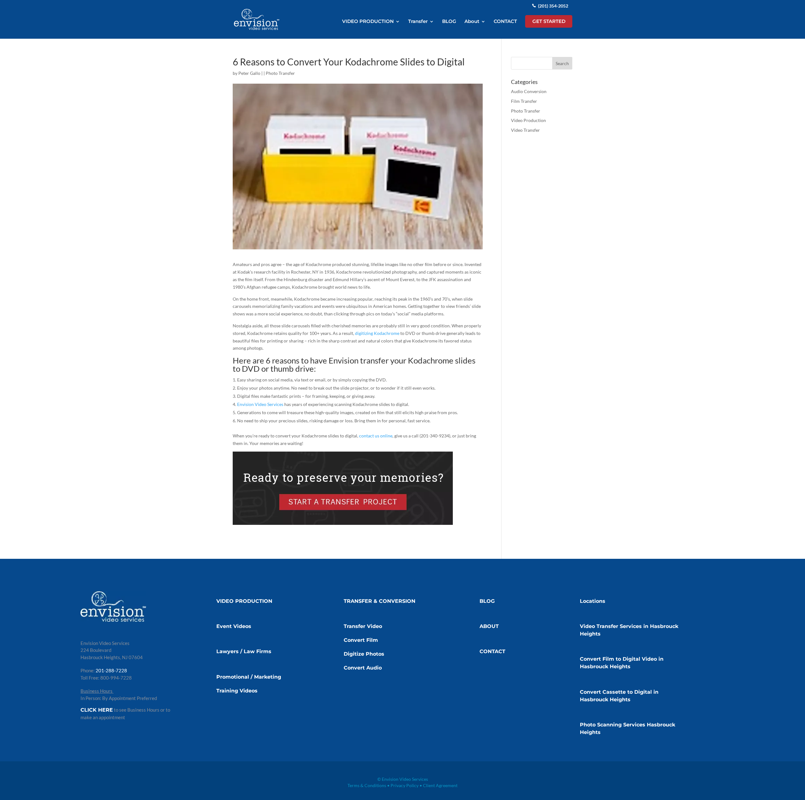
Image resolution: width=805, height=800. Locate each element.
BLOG (449, 21)
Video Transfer (525, 130)
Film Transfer (524, 101)
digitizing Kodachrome (377, 333)
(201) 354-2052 (553, 6)
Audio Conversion (529, 91)
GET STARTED (548, 21)
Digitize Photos (364, 654)
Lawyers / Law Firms (243, 651)
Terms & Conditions (366, 785)
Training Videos (237, 691)
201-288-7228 (111, 670)
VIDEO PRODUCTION (368, 21)
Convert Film (361, 640)
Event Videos (233, 626)
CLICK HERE (96, 710)
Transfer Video (363, 626)
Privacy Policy (405, 785)
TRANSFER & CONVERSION (379, 601)
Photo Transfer (280, 73)
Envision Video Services (260, 404)
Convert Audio (363, 668)
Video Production (528, 120)
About (471, 21)
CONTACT (505, 21)
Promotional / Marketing (248, 677)
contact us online (375, 435)
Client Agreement (440, 785)
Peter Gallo (249, 73)
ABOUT (489, 626)
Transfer (418, 21)
